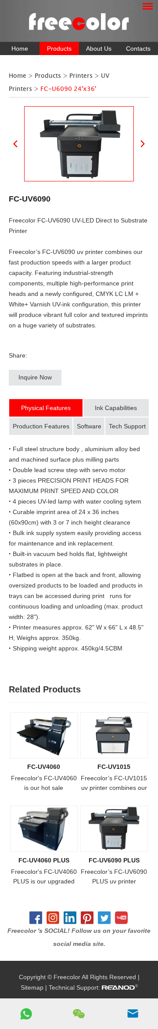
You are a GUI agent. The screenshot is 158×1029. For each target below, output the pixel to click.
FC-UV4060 (43, 766)
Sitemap (32, 987)
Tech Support (127, 426)
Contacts (138, 48)
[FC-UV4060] (44, 735)
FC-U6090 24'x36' (68, 89)
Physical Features (46, 407)
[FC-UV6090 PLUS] (114, 829)
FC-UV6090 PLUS (114, 860)
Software (89, 426)
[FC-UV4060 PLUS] (44, 829)
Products (59, 48)
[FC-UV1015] (114, 735)
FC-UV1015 (113, 766)
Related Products (45, 689)
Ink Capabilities (116, 407)
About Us (98, 48)
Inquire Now (35, 377)
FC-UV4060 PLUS (43, 860)
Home (19, 48)
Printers (81, 75)
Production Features (41, 426)
